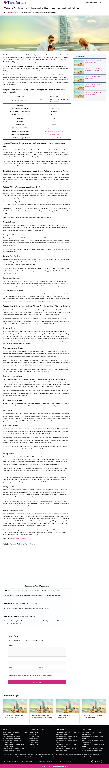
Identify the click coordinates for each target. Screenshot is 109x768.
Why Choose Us (68, 761)
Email (10, 667)
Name (10, 660)
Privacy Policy (58, 761)
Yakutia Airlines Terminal (18, 539)
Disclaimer (50, 761)
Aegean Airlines (33, 732)
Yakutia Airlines (18, 12)
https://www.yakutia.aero (54, 128)
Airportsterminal (90, 2)
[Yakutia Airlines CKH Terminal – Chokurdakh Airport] (79, 94)
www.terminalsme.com (14, 761)
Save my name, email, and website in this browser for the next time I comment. (30, 675)
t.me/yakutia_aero (54, 134)
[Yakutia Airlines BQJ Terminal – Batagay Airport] (79, 78)
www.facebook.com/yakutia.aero (54, 131)
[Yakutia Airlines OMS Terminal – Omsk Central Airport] (79, 62)
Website (40, 667)
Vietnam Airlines (33, 745)
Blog (101, 2)
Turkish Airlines (33, 742)
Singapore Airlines (34, 740)
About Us (42, 761)
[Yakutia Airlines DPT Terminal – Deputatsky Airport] (79, 86)
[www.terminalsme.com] (15, 2)
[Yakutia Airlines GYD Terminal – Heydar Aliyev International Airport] (79, 70)
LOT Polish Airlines (34, 736)
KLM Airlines (32, 734)
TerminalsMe (9, 12)
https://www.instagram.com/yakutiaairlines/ (53, 138)
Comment (11, 645)
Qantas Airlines (33, 738)
